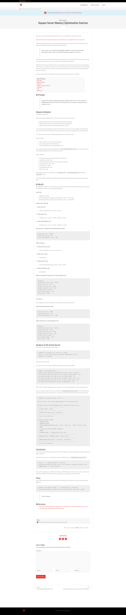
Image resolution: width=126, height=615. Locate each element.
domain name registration (65, 12)
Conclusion (39, 87)
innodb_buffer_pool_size (44, 522)
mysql (65, 522)
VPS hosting (79, 12)
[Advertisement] (63, 599)
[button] (60, 539)
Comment (39, 550)
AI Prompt (39, 80)
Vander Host (28, 1)
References (39, 90)
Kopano (64, 20)
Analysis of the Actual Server (43, 85)
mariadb (62, 522)
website (73, 12)
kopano (51, 522)
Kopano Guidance (41, 82)
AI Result (39, 84)
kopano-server (57, 522)
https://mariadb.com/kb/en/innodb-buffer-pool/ (51, 508)
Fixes (38, 88)
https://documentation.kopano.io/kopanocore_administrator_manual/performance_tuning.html (60, 39)
